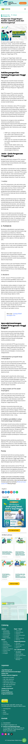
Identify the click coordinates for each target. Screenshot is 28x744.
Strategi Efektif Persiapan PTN (14, 314)
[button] (3, 492)
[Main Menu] (25, 9)
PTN (9, 16)
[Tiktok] (11, 734)
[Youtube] (5, 734)
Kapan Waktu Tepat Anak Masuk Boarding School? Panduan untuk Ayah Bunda (7, 553)
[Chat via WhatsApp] (24, 740)
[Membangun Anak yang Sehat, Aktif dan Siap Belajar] (14, 513)
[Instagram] (2, 734)
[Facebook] (8, 734)
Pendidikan (5, 16)
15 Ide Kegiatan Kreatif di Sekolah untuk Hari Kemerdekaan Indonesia (6, 575)
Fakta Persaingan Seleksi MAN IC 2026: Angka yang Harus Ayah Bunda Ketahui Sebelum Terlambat (20, 553)
